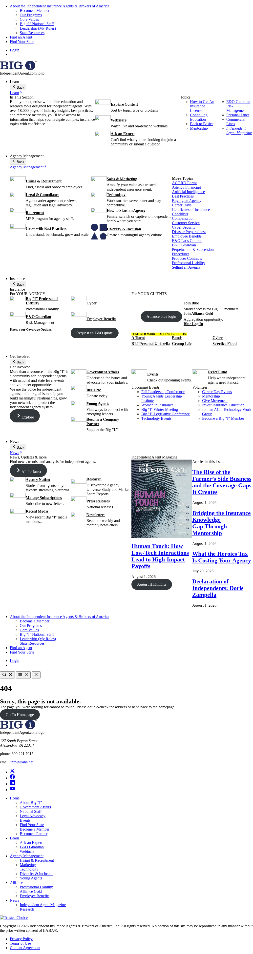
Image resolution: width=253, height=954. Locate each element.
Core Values (29, 19)
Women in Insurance (157, 405)
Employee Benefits (187, 236)
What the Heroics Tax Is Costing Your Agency (221, 557)
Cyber (91, 303)
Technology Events (156, 418)
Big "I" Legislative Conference (165, 414)
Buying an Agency (186, 201)
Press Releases (98, 501)
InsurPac (93, 390)
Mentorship (199, 128)
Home (15, 798)
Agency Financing (186, 187)
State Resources (32, 33)
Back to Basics (201, 124)
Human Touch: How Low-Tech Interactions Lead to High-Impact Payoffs (160, 556)
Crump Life (181, 343)
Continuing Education (199, 117)
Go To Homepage (20, 715)
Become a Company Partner (102, 421)
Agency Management (26, 167)
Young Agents (97, 403)
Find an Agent (21, 37)
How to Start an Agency (126, 210)
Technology (116, 195)
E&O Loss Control (187, 240)
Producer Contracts (187, 258)
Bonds (177, 338)
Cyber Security (183, 227)
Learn (14, 93)
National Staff (31, 811)
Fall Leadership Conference (163, 392)
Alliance (16, 882)
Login (14, 50)
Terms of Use (20, 943)
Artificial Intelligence (188, 192)
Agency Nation (38, 479)
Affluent (138, 338)
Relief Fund (217, 372)
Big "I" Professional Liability (42, 301)
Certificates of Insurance (191, 209)
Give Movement (215, 400)
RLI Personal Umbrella (150, 343)
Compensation (183, 218)
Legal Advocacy (32, 816)
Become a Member (34, 10)
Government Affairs (102, 372)
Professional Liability (188, 263)
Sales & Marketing (122, 179)
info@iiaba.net (21, 762)
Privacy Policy (21, 939)
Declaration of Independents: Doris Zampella (217, 588)
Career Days (181, 205)
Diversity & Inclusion (124, 229)
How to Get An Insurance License (202, 106)
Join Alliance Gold (198, 313)
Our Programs (31, 15)
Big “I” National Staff (37, 24)
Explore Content (124, 104)
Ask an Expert (122, 134)
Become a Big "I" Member (223, 418)
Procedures (180, 254)
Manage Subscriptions (44, 498)
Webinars (118, 120)
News (14, 453)
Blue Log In (193, 324)
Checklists (180, 214)
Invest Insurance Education (223, 405)
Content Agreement (25, 948)
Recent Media (37, 511)
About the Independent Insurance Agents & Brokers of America (59, 6)
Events (152, 374)
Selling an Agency (186, 267)
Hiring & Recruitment (44, 181)
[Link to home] (18, 69)
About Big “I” (31, 802)
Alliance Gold (31, 891)
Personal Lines (237, 115)
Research (94, 479)
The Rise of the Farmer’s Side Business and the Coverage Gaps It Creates (221, 482)
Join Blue (191, 303)
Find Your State (22, 42)
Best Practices (183, 196)
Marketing (28, 865)
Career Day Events (217, 392)
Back (20, 87)
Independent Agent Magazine (239, 130)
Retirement (35, 213)
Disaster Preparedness (189, 232)
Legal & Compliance (42, 195)
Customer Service (186, 223)
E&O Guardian (184, 245)
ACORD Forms (184, 183)
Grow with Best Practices (46, 228)
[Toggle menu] (23, 674)
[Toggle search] (7, 674)
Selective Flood (224, 343)
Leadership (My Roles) (38, 28)
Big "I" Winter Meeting (159, 409)
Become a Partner (33, 834)
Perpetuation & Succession (193, 249)
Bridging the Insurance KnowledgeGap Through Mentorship (221, 523)
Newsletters (95, 515)
